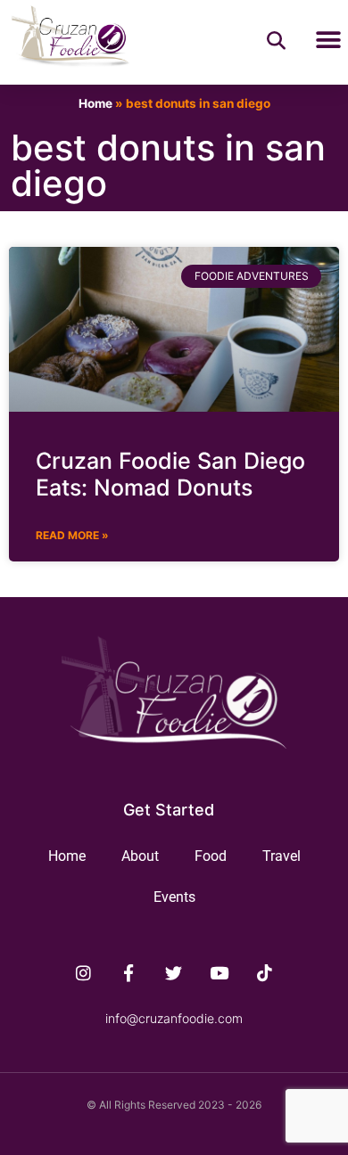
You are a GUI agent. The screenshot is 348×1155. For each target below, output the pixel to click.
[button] (328, 40)
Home (95, 103)
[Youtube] (219, 972)
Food (211, 856)
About (140, 856)
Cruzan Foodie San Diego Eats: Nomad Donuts (170, 474)
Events (174, 897)
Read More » (72, 535)
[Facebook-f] (128, 972)
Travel (281, 856)
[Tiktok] (265, 972)
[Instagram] (84, 972)
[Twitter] (174, 972)
